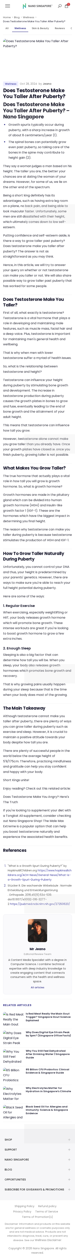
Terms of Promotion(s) (37, 1217)
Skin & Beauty (40, 28)
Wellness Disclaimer (48, 1240)
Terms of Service (46, 1211)
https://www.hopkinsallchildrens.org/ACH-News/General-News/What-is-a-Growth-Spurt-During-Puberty (40, 875)
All (7, 28)
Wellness (28, 17)
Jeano (47, 84)
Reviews (60, 28)
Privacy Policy (22, 1211)
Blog (17, 17)
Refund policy (47, 1206)
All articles (37, 987)
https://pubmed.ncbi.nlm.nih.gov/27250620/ (40, 904)
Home (7, 17)
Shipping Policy (24, 1206)
